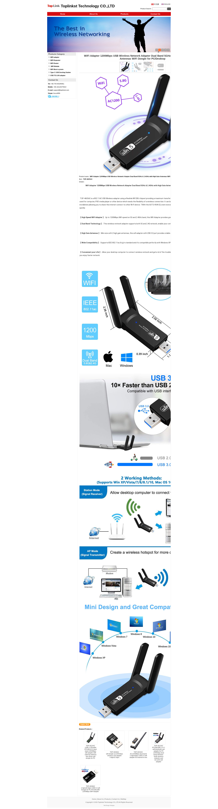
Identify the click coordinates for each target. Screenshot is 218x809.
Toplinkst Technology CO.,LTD (108, 802)
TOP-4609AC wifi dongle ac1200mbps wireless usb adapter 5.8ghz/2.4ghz (114, 754)
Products (124, 14)
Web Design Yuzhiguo (109, 805)
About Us (94, 14)
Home (62, 14)
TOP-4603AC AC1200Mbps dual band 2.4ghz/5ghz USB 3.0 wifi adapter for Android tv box (138, 754)
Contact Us (155, 14)
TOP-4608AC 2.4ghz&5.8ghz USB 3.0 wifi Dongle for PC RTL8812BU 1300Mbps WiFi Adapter (90, 788)
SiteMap (123, 799)
